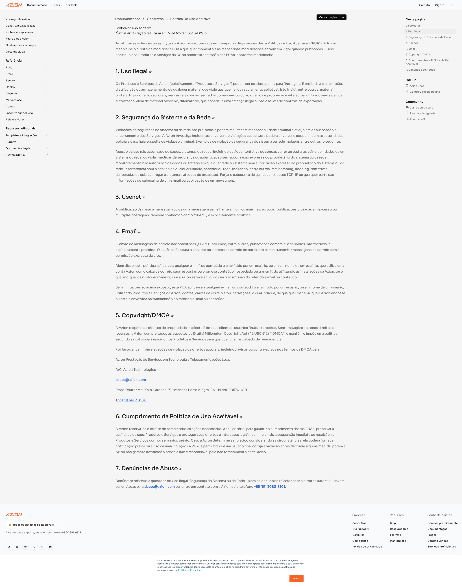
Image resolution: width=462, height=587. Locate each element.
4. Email (410, 48)
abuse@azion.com (131, 380)
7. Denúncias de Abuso (420, 69)
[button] (27, 19)
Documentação (437, 529)
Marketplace (398, 540)
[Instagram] (42, 547)
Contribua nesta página (424, 91)
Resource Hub (399, 529)
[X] (34, 547)
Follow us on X (415, 119)
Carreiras (358, 534)
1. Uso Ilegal (413, 31)
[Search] (452, 5)
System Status (15, 154)
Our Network (360, 529)
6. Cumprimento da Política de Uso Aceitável (428, 62)
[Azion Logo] (14, 5)
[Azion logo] (116, 514)
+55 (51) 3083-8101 (131, 400)
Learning (395, 534)
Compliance (360, 540)
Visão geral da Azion (18, 19)
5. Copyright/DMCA (418, 54)
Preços (432, 534)
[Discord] (50, 547)
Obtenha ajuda (15, 51)
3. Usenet (412, 43)
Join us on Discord (421, 107)
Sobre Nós (359, 523)
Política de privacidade (367, 546)
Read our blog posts (422, 113)
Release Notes (15, 119)
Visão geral (413, 25)
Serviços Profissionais (442, 546)
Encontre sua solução (19, 113)
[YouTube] (25, 547)
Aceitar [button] (296, 578)
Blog (393, 523)
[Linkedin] (17, 547)
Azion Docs (416, 86)
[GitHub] (9, 547)
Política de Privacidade (190, 570)
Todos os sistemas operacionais (33, 524)
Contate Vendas (438, 540)
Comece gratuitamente (443, 523)
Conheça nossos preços (21, 45)
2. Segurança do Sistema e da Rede (428, 37)
